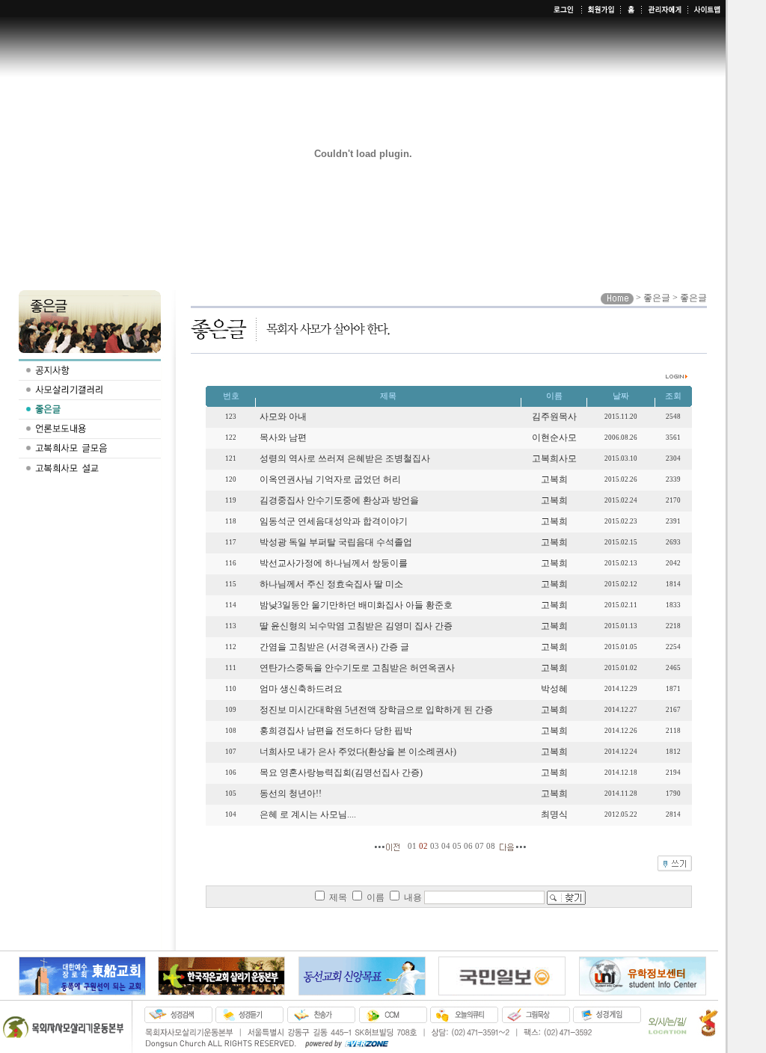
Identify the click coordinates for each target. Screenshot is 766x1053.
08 (490, 847)
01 (412, 847)
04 (445, 847)
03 (434, 847)
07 (479, 847)
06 (468, 847)
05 (457, 847)
